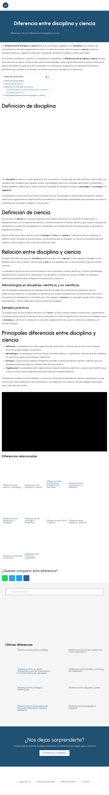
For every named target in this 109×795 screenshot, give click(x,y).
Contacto (86, 782)
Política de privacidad (45, 782)
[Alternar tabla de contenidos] (46, 77)
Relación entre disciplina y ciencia (19, 87)
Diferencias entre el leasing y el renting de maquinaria (86, 670)
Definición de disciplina (14, 81)
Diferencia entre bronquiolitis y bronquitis (82, 707)
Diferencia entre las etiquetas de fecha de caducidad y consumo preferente (32, 708)
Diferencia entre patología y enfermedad (30, 688)
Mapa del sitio (25, 782)
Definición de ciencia (14, 84)
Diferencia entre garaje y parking (32, 650)
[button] (105, 5)
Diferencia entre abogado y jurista (84, 687)
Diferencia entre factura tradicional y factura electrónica (85, 651)
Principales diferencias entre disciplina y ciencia (25, 95)
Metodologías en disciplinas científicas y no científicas (28, 90)
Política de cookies (68, 782)
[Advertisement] (54, 616)
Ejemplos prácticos (16, 92)
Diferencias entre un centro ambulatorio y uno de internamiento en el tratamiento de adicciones (33, 671)
